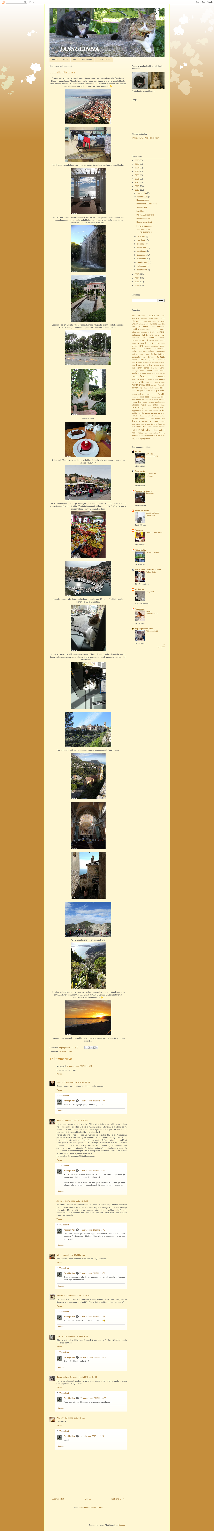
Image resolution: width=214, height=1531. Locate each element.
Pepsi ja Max (69, 1101)
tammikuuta (142, 270)
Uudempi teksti (58, 1499)
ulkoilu (145, 429)
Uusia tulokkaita (152, 552)
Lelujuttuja (150, 592)
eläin (154, 321)
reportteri (144, 408)
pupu (159, 399)
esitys (147, 324)
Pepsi (65, 60)
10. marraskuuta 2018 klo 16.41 (74, 1336)
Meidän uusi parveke (145, 215)
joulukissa (136, 335)
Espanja (153, 324)
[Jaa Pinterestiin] (96, 1047)
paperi (153, 391)
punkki (154, 399)
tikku (133, 427)
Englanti (135, 324)
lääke (142, 371)
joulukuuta (141, 193)
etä (163, 324)
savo (160, 413)
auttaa (162, 318)
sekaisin (141, 416)
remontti (136, 407)
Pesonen (139, 530)
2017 (137, 274)
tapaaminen (147, 421)
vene (150, 433)
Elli (58, 1255)
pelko (143, 394)
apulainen (153, 315)
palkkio (147, 391)
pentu (153, 394)
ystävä (147, 438)
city (149, 321)
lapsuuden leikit (152, 362)
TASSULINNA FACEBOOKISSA (145, 138)
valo (145, 433)
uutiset (162, 430)
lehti (133, 365)
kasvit (145, 340)
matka (69, 1051)
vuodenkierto (158, 435)
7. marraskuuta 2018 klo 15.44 (92, 1101)
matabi (162, 373)
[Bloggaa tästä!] (88, 1047)
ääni (152, 438)
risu (150, 410)
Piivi (58, 1418)
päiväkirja (151, 402)
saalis (141, 413)
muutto (162, 379)
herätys (142, 329)
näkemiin (153, 385)
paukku (134, 394)
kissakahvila (146, 349)
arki (163, 316)
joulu (162, 332)
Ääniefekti (150, 493)
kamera (162, 337)
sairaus (154, 413)
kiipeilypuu (160, 343)
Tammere (136, 421)
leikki (139, 365)
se (164, 413)
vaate (134, 433)
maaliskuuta (142, 262)
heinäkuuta (142, 248)
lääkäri (149, 371)
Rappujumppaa (142, 200)
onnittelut (151, 388)
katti (156, 340)
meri (155, 377)
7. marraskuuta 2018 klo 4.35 (72, 1255)
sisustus (135, 418)
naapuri (149, 382)
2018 (137, 190)
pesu (142, 397)
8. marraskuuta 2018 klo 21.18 (92, 1316)
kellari (134, 343)
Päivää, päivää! (152, 631)
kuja (147, 354)
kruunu (142, 354)
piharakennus (155, 397)
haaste (145, 327)
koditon (135, 351)
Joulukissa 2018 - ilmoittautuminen (144, 230)
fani (133, 327)
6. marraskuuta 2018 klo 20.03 (74, 1120)
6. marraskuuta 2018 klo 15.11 (79, 1066)
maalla (134, 373)
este (159, 324)
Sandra (59, 1296)
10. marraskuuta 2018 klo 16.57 (92, 1357)
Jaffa (149, 332)
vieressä (140, 436)
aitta (133, 316)
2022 (137, 175)
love (152, 368)
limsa (162, 365)
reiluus (162, 405)
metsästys (136, 379)
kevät (151, 343)
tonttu (150, 427)
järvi (163, 335)
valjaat (140, 433)
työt (133, 430)
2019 (137, 186)
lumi (156, 368)
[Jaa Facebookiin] (94, 1047)
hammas (152, 327)
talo (163, 418)
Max (75, 60)
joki (158, 332)
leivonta (145, 365)
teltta (142, 424)
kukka (154, 354)
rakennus (135, 405)
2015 (137, 282)
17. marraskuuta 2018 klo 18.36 (92, 1398)
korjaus (159, 351)
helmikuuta (142, 266)
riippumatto (136, 410)
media (150, 377)
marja (156, 373)
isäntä (145, 332)
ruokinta (135, 413)
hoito (153, 329)
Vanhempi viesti (117, 1499)
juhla (144, 335)
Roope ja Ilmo (62, 1377)
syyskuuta (141, 240)
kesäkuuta (141, 251)
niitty (163, 382)
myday (134, 382)
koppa (145, 351)
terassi (147, 424)
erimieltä (142, 324)
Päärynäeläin (140, 550)
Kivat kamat (141, 211)
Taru (58, 1336)
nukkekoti (137, 385)
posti (144, 399)
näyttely (135, 388)
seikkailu (134, 416)
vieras (134, 436)
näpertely (161, 385)
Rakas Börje (151, 572)
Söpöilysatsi (141, 207)
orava (157, 388)
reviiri (162, 408)
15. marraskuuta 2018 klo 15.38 (83, 1377)
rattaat (155, 405)
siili (152, 416)
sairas (147, 413)
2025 (137, 164)
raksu (143, 405)
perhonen (135, 397)
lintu (133, 368)
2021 (137, 179)
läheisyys (135, 371)
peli (139, 394)
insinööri (140, 332)
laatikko (161, 360)
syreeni (142, 418)
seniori (147, 416)
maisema (142, 373)
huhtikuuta (141, 259)
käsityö (142, 359)
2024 (137, 168)
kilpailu (134, 346)
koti (163, 351)
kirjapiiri (147, 346)
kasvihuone (136, 340)
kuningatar (136, 357)
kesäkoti (142, 343)
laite (145, 362)
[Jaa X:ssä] (91, 1047)
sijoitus (162, 416)
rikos (146, 410)
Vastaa (59, 1074)
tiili (164, 424)
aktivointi (141, 316)
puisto (148, 399)
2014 (137, 285)
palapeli (140, 391)
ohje (141, 388)
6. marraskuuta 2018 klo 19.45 (77, 1082)
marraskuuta (142, 197)
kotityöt (135, 354)
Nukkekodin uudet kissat (146, 204)
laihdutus (141, 362)
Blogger (122, 1525)
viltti (145, 436)
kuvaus (151, 357)
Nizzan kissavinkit (144, 222)
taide (152, 418)
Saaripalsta (140, 471)
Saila (58, 1120)
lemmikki (156, 365)
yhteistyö (139, 438)
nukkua (146, 385)
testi (160, 424)
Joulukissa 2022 (103, 60)
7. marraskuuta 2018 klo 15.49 (92, 1230)
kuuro (144, 357)
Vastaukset (64, 1095)
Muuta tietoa (87, 60)
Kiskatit (59, 1082)
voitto (148, 436)
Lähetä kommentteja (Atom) (90, 1508)
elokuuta (141, 244)
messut (161, 377)
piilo (163, 397)
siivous (156, 416)
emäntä (63, 1051)
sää (148, 418)
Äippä (59, 1201)
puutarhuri (137, 402)
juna (151, 335)
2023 (137, 171)
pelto (148, 394)
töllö (138, 430)
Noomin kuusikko (143, 218)
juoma (157, 335)
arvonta (135, 318)
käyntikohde (152, 360)
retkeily (156, 408)
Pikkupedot (140, 609)
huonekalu (160, 329)
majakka (150, 373)
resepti (150, 408)
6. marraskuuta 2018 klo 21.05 (75, 1201)
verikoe (155, 433)
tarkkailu (156, 421)
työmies (162, 427)
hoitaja (148, 329)
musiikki (155, 379)
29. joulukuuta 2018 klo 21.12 (91, 1436)
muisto (150, 379)
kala (144, 337)
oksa (145, 388)
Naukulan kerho (142, 511)
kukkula (161, 354)
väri (133, 438)
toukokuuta (142, 255)
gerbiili (138, 327)
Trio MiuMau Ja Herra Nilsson (148, 570)
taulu (133, 424)
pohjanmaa (136, 399)
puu (163, 399)
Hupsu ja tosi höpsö (144, 629)
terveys (154, 424)
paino (134, 391)
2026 (137, 160)
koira (141, 351)
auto (156, 318)
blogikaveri (137, 321)
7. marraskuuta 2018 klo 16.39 (76, 1296)
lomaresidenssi (143, 368)
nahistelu (157, 382)
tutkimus (155, 427)
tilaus (138, 427)
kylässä (161, 357)
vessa (162, 433)
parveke (160, 390)
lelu (150, 365)
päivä (145, 402)
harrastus (161, 327)
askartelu (144, 318)
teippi (138, 424)
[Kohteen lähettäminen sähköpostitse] (85, 1047)
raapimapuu (160, 402)
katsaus (151, 340)
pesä (147, 397)
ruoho (155, 410)
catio (145, 321)
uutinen (155, 430)
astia (151, 318)
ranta (149, 405)
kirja (141, 346)
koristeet (151, 351)
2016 (137, 278)
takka (157, 418)
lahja (134, 362)
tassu (163, 421)
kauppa (162, 340)
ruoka (162, 410)
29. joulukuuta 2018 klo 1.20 (73, 1418)
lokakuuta (141, 236)
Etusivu (55, 60)
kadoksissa (135, 337)
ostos (162, 388)
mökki (141, 382)
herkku (135, 329)
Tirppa (144, 426)
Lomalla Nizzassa (143, 226)
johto (154, 332)
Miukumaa (139, 589)
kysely (134, 360)
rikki (143, 410)
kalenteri (152, 337)
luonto (162, 368)
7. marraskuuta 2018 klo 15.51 (92, 1273)
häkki (134, 332)
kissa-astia (154, 346)
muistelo (143, 379)
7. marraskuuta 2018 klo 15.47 (92, 1170)
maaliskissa (159, 371)
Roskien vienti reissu (154, 533)
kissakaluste (160, 349)
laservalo (162, 362)
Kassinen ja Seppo (143, 491)
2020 (137, 182)
